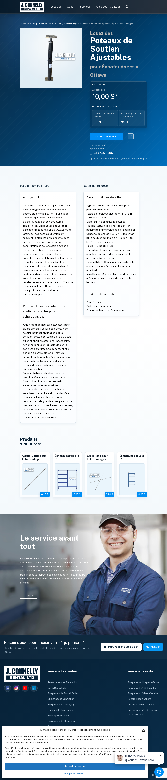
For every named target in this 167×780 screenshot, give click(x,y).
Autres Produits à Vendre (141, 704)
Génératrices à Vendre (139, 699)
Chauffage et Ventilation (61, 699)
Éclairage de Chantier (59, 715)
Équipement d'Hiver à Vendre (143, 693)
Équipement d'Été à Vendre (142, 688)
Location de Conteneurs (60, 710)
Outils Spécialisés (57, 688)
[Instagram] (16, 688)
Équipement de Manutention (62, 721)
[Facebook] (7, 688)
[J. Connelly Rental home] (31, 6)
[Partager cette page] (131, 136)
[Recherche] (127, 6)
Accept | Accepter (75, 766)
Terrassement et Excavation (62, 682)
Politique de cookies (73, 774)
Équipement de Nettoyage (61, 704)
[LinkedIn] (34, 688)
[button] (143, 729)
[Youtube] (25, 688)
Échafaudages (71, 24)
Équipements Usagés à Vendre (143, 682)
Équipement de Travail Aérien (46, 24)
